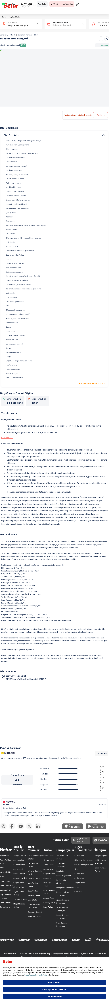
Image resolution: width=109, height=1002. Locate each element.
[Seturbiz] (24, 939)
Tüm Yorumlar (102, 45)
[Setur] (11, 5)
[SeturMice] (40, 939)
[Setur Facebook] (13, 829)
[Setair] (76, 939)
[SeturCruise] (59, 939)
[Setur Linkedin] (39, 829)
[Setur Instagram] (4, 829)
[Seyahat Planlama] (76, 4)
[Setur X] (30, 829)
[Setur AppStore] (74, 828)
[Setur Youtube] (21, 829)
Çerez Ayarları (5, 907)
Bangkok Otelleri (14, 17)
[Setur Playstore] (97, 828)
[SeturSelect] (88, 939)
